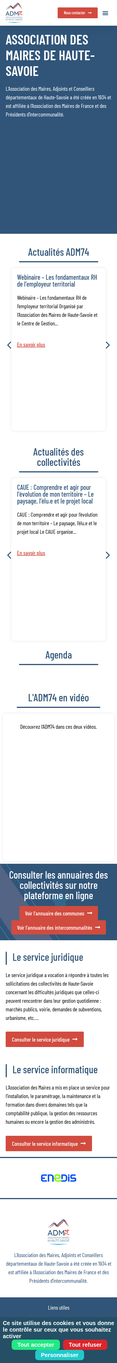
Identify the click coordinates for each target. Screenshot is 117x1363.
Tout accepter (35, 1345)
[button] (105, 13)
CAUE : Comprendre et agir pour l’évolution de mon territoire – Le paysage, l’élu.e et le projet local (55, 494)
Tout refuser (85, 1345)
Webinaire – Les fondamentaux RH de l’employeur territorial (57, 280)
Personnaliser (59, 1355)
